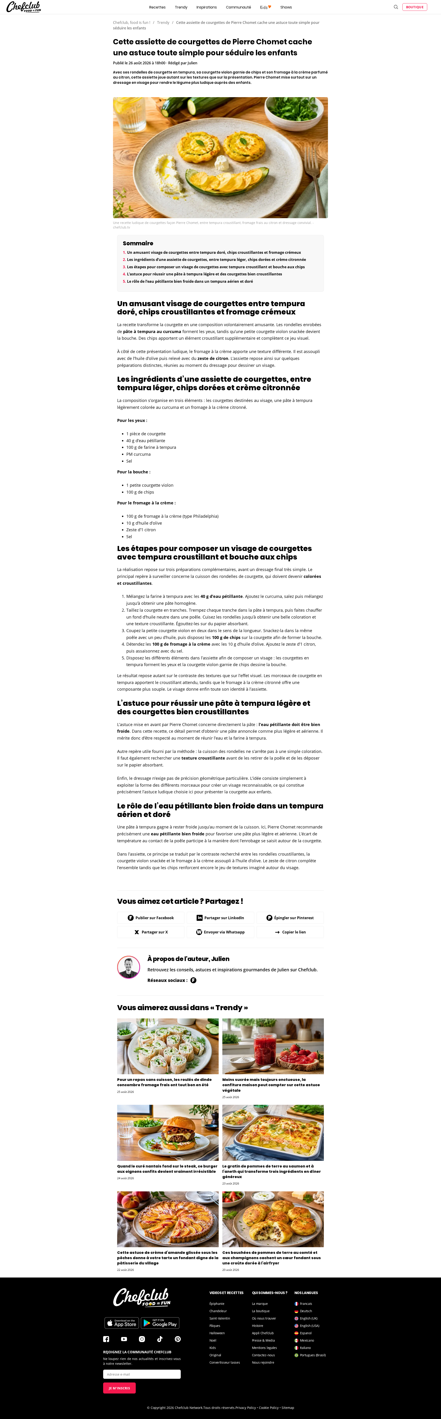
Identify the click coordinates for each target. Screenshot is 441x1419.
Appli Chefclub (263, 1333)
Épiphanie (216, 1303)
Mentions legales (264, 1348)
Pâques (214, 1325)
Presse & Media (263, 1340)
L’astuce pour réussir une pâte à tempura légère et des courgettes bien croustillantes (204, 274)
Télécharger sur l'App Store (122, 1323)
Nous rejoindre (263, 1362)
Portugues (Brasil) (313, 1355)
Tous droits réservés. (219, 1407)
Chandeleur (218, 1311)
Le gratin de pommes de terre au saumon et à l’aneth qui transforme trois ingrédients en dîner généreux (271, 1171)
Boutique (415, 7)
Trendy (181, 7)
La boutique (261, 1311)
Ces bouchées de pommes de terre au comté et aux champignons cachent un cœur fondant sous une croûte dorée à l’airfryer (271, 1258)
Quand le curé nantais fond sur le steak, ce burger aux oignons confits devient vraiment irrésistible (167, 1169)
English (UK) (308, 1318)
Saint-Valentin (219, 1318)
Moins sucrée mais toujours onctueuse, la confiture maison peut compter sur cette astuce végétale (271, 1085)
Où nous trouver (264, 1318)
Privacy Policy (245, 1407)
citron (222, 358)
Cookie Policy (269, 1407)
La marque (260, 1303)
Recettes (157, 7)
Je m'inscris (119, 1388)
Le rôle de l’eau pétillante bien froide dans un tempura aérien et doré (190, 281)
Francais (306, 1303)
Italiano (305, 1348)
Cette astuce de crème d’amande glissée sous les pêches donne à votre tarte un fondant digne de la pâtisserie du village (167, 1258)
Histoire (257, 1325)
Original (215, 1355)
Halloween (217, 1333)
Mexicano (307, 1340)
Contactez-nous (263, 1355)
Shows (286, 7)
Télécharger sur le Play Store (160, 1323)
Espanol (306, 1333)
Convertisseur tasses (224, 1362)
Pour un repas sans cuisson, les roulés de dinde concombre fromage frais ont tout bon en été (164, 1082)
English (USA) (309, 1325)
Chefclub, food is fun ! (131, 22)
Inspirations (207, 7)
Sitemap (288, 1407)
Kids (212, 1348)
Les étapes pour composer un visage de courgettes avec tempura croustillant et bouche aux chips (216, 266)
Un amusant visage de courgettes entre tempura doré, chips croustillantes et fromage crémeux (214, 252)
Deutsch (306, 1311)
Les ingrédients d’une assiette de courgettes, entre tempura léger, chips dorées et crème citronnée (216, 259)
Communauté (238, 7)
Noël (212, 1340)
